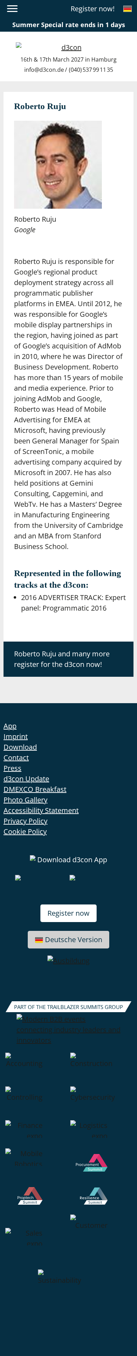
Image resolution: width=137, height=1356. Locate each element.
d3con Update (26, 778)
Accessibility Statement (41, 810)
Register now (68, 913)
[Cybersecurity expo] (100, 1103)
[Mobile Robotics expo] (36, 1167)
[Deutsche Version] (127, 9)
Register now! (93, 8)
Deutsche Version (73, 939)
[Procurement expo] (100, 1167)
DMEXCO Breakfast (35, 789)
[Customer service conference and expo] (100, 1242)
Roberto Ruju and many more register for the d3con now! (62, 659)
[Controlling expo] (36, 1103)
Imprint (16, 736)
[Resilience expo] (100, 1201)
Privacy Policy (25, 821)
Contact (16, 757)
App (10, 726)
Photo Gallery (25, 800)
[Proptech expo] (36, 1201)
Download (20, 747)
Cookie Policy (25, 831)
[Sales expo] (36, 1242)
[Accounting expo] (36, 1069)
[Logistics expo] (100, 1134)
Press (12, 768)
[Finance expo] (36, 1134)
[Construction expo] (100, 1069)
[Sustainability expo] (68, 1286)
